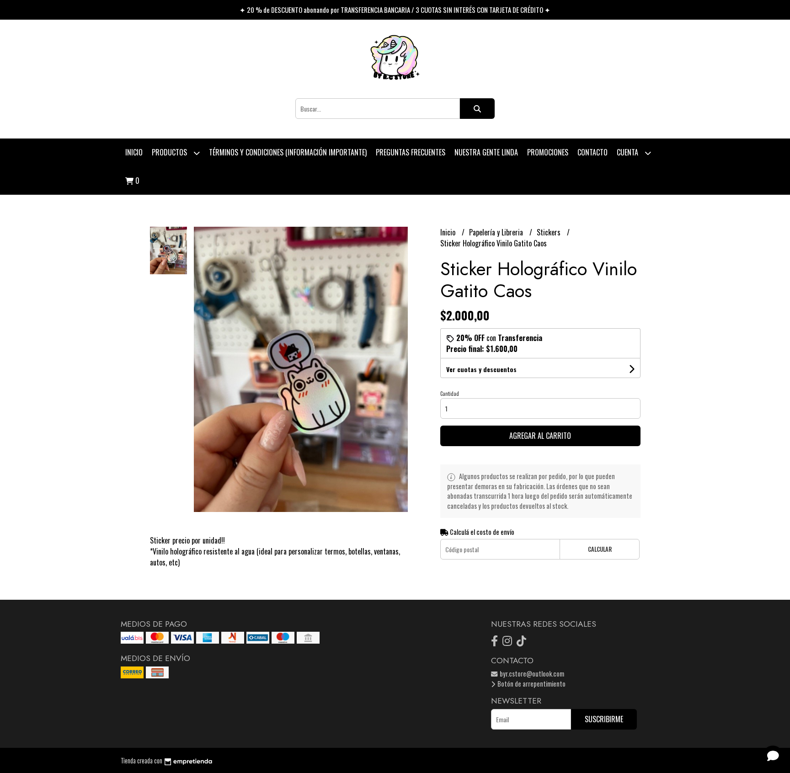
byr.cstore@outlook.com (531, 673)
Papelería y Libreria (497, 232)
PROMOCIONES (547, 152)
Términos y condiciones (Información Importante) (288, 152)
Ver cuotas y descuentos (481, 369)
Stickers (549, 232)
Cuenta (628, 152)
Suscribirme (604, 719)
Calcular (600, 549)
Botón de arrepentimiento (531, 683)
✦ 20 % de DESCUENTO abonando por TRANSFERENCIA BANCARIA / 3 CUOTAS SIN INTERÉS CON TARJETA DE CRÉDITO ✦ (395, 10)
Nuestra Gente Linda (486, 152)
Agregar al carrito (540, 435)
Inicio (134, 152)
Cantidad (449, 393)
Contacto (592, 152)
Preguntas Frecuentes (410, 152)
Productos (170, 152)
